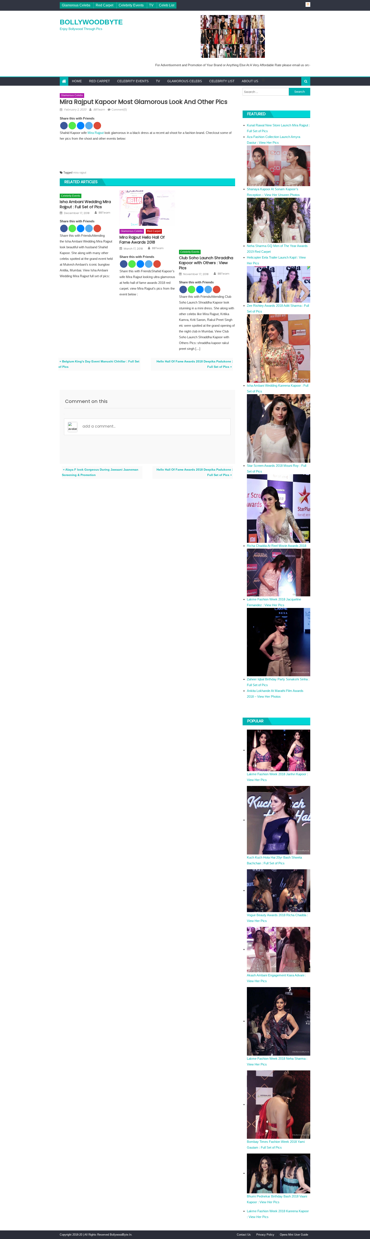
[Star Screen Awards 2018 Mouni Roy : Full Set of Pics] (278, 508)
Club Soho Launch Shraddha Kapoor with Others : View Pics (206, 262)
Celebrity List (221, 81)
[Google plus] (97, 125)
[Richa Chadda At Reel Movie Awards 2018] (278, 572)
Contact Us (244, 1234)
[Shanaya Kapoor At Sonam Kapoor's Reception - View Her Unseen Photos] (278, 220)
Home (77, 81)
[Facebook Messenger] (80, 125)
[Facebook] (64, 125)
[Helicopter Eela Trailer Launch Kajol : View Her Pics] (278, 284)
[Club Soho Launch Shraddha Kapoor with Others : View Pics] (207, 218)
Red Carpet (104, 5)
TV (151, 5)
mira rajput (79, 172)
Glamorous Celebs (76, 5)
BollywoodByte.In (120, 1234)
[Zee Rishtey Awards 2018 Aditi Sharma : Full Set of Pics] (278, 348)
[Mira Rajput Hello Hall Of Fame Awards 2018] (147, 208)
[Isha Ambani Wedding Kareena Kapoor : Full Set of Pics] (278, 428)
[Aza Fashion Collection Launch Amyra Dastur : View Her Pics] (278, 165)
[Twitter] (89, 125)
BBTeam (99, 110)
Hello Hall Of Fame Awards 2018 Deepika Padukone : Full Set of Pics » (195, 364)
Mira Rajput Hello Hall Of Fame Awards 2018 (142, 240)
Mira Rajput (96, 133)
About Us (250, 81)
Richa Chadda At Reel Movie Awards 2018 (276, 546)
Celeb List (166, 5)
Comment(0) (119, 109)
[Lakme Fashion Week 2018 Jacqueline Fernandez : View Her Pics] (278, 642)
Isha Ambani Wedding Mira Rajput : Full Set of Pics (85, 204)
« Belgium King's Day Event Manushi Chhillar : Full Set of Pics (98, 364)
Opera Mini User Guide (294, 1234)
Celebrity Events (131, 5)
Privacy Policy (265, 1234)
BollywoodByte (91, 22)
